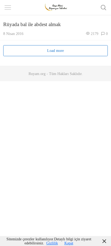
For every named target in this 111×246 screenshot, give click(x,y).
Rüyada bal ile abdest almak (32, 24)
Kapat (68, 243)
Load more (55, 50)
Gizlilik (52, 243)
